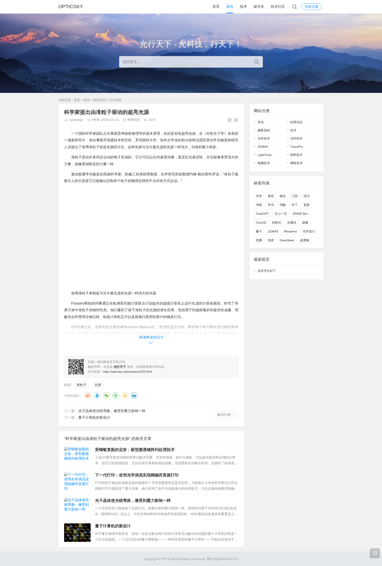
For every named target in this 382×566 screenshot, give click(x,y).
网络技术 (296, 163)
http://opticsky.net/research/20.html (127, 371)
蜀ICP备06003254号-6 (222, 559)
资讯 (229, 6)
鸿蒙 (283, 205)
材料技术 (296, 155)
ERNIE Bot (300, 213)
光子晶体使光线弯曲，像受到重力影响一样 (111, 411)
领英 (134, 395)
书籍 (259, 205)
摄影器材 (264, 130)
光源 (97, 385)
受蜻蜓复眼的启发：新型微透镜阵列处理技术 (135, 449)
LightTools (265, 155)
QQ (97, 395)
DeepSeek (287, 240)
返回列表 (224, 414)
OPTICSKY (70, 6)
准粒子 (81, 385)
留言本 (259, 6)
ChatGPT (262, 213)
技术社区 (278, 6)
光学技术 (264, 138)
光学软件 (296, 138)
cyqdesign (76, 119)
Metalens (290, 231)
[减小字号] (236, 120)
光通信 (291, 222)
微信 (106, 395)
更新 (307, 205)
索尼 (271, 196)
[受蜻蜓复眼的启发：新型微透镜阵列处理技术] (77, 456)
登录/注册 (311, 6)
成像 (305, 222)
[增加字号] (229, 120)
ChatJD (261, 222)
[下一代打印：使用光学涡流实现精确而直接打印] (77, 481)
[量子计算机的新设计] (77, 532)
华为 (271, 205)
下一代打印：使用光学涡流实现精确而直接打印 (137, 475)
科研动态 (99, 100)
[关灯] (375, 553)
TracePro (296, 146)
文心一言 (281, 213)
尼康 (259, 240)
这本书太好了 (267, 270)
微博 (87, 395)
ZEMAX (263, 146)
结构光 (276, 222)
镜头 (283, 196)
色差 (271, 240)
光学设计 (309, 231)
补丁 (295, 205)
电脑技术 (264, 163)
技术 (243, 6)
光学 (259, 196)
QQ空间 (125, 395)
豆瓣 (115, 395)
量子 (259, 231)
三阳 (295, 196)
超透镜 (304, 240)
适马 (307, 196)
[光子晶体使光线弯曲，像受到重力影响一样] (77, 507)
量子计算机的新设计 (94, 417)
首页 (216, 6)
